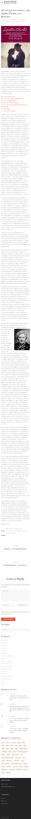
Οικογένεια (15, 766)
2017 (12, 745)
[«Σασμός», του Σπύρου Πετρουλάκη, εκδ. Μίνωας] (15, 547)
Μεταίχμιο (9, 766)
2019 (7, 529)
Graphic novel (4, 640)
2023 (12, 748)
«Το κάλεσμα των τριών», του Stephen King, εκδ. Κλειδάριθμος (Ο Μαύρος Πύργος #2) (19, 730)
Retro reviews (6, 21)
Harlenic (4, 751)
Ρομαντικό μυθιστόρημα (7, 676)
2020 (25, 745)
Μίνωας (3, 766)
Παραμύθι (3, 671)
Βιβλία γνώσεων (5, 658)
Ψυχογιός (8, 772)
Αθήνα (14, 751)
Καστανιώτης (16, 760)
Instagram (23, 2)
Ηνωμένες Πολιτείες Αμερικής (7, 757)
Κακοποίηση (9, 760)
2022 (7, 748)
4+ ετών (3, 742)
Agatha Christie (14, 529)
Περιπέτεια (4, 673)
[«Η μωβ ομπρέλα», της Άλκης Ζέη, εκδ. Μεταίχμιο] (15, 564)
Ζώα (21, 754)
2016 (7, 745)
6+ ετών (8, 742)
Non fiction (3, 643)
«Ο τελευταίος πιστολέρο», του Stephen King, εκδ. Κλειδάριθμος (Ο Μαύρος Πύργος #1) (19, 720)
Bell (16, 748)
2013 (19, 742)
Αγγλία (21, 529)
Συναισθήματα (12, 769)
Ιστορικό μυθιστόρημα (6, 663)
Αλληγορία (4, 648)
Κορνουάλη (13, 533)
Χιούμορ (3, 684)
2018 (16, 745)
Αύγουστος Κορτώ (13, 102)
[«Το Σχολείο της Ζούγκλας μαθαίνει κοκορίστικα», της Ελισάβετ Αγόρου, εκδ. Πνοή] (4, 693)
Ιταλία (24, 757)
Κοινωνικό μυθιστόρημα (14, 21)
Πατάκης (26, 766)
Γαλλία (3, 754)
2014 (23, 742)
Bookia (26, 2)
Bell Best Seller (23, 748)
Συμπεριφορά (4, 769)
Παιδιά (21, 766)
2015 (3, 745)
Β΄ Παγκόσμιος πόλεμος (21, 531)
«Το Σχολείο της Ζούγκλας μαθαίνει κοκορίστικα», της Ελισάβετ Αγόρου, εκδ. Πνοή (20, 697)
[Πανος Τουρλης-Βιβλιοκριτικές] (10, 2)
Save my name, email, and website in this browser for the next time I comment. (15, 613)
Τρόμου (3, 681)
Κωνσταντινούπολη (5, 763)
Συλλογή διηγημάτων (6, 679)
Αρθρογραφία (4, 653)
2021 (3, 748)
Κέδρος (3, 760)
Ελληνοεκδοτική (15, 754)
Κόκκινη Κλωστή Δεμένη (16, 763)
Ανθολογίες (4, 650)
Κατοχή (22, 760)
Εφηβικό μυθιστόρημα (6, 661)
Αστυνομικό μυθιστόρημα (7, 656)
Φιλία (3, 772)
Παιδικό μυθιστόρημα (6, 668)
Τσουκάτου (19, 769)
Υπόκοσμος (25, 769)
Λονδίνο (25, 763)
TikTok (29, 2)
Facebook (20, 2)
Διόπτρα (7, 109)
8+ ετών (14, 742)
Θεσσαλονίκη (18, 757)
